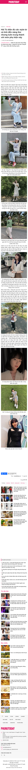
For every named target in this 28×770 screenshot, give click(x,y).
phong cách (17, 483)
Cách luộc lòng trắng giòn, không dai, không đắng (17, 667)
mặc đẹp (8, 483)
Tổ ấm (11, 716)
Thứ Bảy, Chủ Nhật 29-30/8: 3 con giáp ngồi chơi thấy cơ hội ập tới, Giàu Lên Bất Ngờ (17, 702)
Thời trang (8, 26)
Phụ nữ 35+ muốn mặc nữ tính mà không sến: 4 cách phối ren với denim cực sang (14, 567)
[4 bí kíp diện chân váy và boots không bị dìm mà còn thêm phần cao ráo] (7, 506)
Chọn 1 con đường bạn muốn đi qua (18, 652)
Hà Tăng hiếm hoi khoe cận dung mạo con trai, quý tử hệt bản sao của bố (17, 609)
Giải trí (11, 719)
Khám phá (12, 722)
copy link (25, 476)
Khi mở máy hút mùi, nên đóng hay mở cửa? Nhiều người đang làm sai (18, 674)
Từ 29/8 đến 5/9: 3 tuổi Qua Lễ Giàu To (18, 694)
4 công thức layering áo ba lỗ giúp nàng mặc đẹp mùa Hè (14, 570)
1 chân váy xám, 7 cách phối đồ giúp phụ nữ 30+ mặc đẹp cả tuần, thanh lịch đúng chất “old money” (14, 563)
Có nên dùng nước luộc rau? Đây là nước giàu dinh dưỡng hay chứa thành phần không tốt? (20, 521)
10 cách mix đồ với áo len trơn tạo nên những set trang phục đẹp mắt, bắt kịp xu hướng (20, 497)
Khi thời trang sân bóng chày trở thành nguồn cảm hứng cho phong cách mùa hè (13, 584)
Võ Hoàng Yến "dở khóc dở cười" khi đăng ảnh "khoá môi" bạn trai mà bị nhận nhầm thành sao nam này (18, 602)
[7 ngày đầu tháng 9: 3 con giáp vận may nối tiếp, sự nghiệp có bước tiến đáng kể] (5, 662)
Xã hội (6, 716)
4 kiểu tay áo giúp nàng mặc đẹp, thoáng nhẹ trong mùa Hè (14, 573)
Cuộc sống (5, 722)
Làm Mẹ (16, 716)
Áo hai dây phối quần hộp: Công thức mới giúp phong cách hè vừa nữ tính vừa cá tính (14, 587)
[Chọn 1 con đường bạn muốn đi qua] (5, 655)
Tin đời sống (20, 722)
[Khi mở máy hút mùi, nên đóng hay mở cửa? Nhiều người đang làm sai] (5, 675)
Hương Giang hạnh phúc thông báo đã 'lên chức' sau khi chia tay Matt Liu (18, 595)
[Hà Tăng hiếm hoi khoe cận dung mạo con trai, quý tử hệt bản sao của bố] (5, 610)
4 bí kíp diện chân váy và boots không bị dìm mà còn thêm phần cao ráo (20, 505)
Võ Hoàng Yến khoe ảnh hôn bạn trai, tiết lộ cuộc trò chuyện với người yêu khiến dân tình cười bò (18, 636)
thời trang (23, 483)
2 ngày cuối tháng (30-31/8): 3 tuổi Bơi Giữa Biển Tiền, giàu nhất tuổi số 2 (18, 681)
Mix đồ (12, 483)
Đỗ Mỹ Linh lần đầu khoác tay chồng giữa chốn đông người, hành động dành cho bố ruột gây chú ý (18, 623)
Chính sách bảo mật (18, 767)
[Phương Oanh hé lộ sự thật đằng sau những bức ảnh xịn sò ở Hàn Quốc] (5, 630)
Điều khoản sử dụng (10, 767)
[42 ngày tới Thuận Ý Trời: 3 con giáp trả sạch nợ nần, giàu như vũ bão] (5, 710)
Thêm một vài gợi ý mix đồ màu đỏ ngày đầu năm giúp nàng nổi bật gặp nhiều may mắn (20, 489)
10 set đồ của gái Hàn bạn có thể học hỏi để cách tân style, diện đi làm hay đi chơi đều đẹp (14, 81)
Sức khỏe (5, 719)
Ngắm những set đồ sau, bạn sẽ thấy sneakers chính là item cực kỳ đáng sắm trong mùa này (13, 77)
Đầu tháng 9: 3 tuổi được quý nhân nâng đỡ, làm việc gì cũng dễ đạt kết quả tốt (18, 688)
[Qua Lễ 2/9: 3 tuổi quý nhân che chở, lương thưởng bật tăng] (5, 648)
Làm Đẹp (23, 716)
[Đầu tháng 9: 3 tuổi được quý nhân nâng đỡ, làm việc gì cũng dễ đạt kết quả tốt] (5, 689)
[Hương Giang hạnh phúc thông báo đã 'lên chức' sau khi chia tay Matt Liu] (5, 596)
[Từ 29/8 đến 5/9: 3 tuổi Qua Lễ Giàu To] (5, 696)
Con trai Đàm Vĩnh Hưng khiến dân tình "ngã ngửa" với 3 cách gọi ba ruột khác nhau (18, 616)
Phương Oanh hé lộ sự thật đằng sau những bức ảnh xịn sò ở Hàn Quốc (17, 630)
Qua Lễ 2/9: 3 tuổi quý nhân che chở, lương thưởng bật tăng (17, 646)
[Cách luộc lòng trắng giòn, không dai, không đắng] (5, 669)
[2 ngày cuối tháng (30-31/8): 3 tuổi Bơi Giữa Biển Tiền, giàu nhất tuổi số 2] (5, 682)
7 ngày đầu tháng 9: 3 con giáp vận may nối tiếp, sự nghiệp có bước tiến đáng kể (18, 661)
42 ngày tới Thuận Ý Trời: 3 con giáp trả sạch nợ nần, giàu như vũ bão (18, 708)
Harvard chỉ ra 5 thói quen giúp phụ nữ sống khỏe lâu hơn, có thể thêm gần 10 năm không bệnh (20, 513)
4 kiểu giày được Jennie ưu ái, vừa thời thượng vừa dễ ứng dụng (14, 580)
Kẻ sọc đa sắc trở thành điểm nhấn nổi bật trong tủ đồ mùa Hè (14, 577)
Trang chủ (3, 26)
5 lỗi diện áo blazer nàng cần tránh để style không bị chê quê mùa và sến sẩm (13, 74)
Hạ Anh (25, 479)
